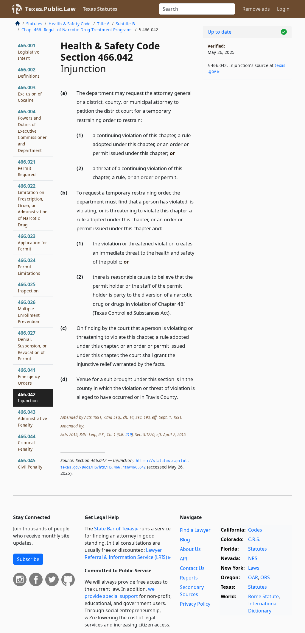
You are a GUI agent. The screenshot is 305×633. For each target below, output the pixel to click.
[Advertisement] (247, 125)
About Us (190, 549)
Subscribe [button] (28, 559)
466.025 (28, 287)
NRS (252, 558)
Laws (253, 568)
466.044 (26, 442)
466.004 (32, 130)
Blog (185, 539)
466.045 (30, 463)
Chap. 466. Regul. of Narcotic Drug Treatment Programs (77, 29)
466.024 (29, 266)
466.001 (28, 51)
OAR (253, 577)
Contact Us (192, 568)
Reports (189, 577)
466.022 (32, 205)
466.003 (30, 93)
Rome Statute (263, 596)
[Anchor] (145, 119)
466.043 (32, 418)
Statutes (34, 23)
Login (283, 9)
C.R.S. (254, 539)
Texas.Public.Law (50, 9)
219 (128, 434)
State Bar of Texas (114, 528)
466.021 (26, 168)
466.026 (29, 311)
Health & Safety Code (70, 23)
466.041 (29, 376)
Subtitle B (125, 23)
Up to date (219, 32)
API (183, 558)
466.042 (28, 397)
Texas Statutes (100, 9)
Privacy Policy (195, 604)
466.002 (29, 72)
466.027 (32, 345)
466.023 (32, 242)
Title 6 (103, 23)
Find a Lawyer (195, 530)
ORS (265, 577)
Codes (255, 530)
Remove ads (256, 9)
